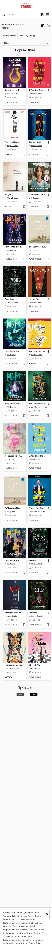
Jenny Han (35, 250)
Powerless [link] (9, 299)
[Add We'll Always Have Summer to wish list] (23, 520)
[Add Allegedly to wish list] (23, 207)
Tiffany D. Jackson (13, 198)
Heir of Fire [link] (34, 299)
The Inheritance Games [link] (38, 404)
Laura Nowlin (12, 616)
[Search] (4, 15)
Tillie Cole (10, 459)
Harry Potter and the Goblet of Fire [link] (14, 351)
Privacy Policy (34, 916)
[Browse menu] (47, 14)
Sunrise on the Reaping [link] (14, 90)
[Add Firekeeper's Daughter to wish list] (23, 677)
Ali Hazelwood (36, 668)
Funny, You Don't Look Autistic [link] (38, 508)
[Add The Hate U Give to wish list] (23, 154)
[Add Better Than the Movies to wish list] (48, 468)
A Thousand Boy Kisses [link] (14, 456)
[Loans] (42, 15)
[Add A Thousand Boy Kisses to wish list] (23, 468)
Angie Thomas (12, 146)
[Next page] (34, 688)
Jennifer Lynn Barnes (39, 407)
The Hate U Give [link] (12, 142)
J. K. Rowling (11, 250)
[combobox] (20, 15)
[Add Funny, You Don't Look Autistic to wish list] (48, 520)
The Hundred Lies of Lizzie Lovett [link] (38, 351)
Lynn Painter (35, 459)
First (20, 694)
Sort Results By (9, 35)
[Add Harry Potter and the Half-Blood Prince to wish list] (23, 416)
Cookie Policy (35, 943)
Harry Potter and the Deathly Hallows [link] (14, 560)
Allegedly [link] (9, 194)
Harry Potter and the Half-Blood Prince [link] (14, 404)
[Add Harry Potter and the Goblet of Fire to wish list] (23, 363)
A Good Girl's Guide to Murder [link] (38, 194)
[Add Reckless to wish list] (48, 625)
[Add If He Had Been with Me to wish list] (23, 625)
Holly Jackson (36, 198)
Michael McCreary (38, 512)
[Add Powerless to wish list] (23, 311)
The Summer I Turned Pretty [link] (38, 247)
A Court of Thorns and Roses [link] (38, 90)
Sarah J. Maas (36, 94)
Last (33, 694)
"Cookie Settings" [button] (34, 933)
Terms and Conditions (13, 916)
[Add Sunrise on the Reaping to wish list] (23, 102)
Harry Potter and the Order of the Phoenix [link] (14, 247)
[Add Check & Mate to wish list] (48, 677)
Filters (6, 43)
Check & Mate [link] (35, 665)
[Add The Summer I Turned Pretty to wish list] (48, 259)
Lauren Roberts (12, 302)
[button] (43, 26)
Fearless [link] (32, 560)
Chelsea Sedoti (37, 355)
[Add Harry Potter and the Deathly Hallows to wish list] (23, 573)
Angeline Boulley (13, 668)
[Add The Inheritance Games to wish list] (48, 416)
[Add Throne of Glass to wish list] (48, 154)
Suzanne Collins (13, 94)
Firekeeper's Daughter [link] (14, 665)
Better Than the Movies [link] (38, 456)
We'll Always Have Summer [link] (14, 508)
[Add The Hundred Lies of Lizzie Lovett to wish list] (48, 363)
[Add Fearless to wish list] (48, 573)
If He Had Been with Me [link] (14, 613)
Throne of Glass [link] (36, 142)
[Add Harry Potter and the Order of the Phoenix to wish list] (23, 259)
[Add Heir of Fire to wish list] (48, 311)
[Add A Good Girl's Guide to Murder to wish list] (48, 207)
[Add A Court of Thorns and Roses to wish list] (48, 102)
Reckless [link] (33, 613)
